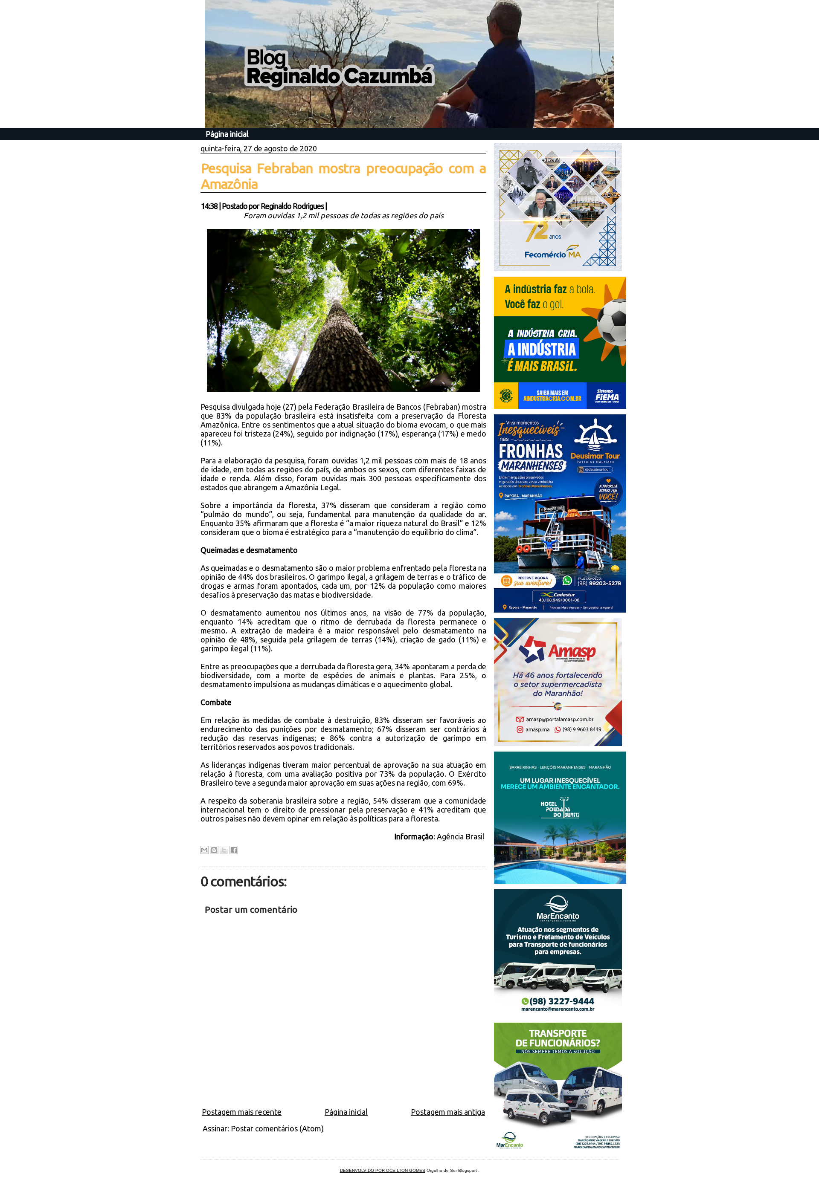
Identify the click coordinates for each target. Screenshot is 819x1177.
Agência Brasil (461, 836)
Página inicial (227, 134)
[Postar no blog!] (214, 850)
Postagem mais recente (242, 1112)
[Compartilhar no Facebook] (233, 850)
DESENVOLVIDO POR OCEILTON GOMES (382, 1170)
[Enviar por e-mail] (204, 850)
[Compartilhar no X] (224, 850)
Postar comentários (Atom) (277, 1128)
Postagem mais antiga (448, 1112)
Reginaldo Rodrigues (292, 206)
